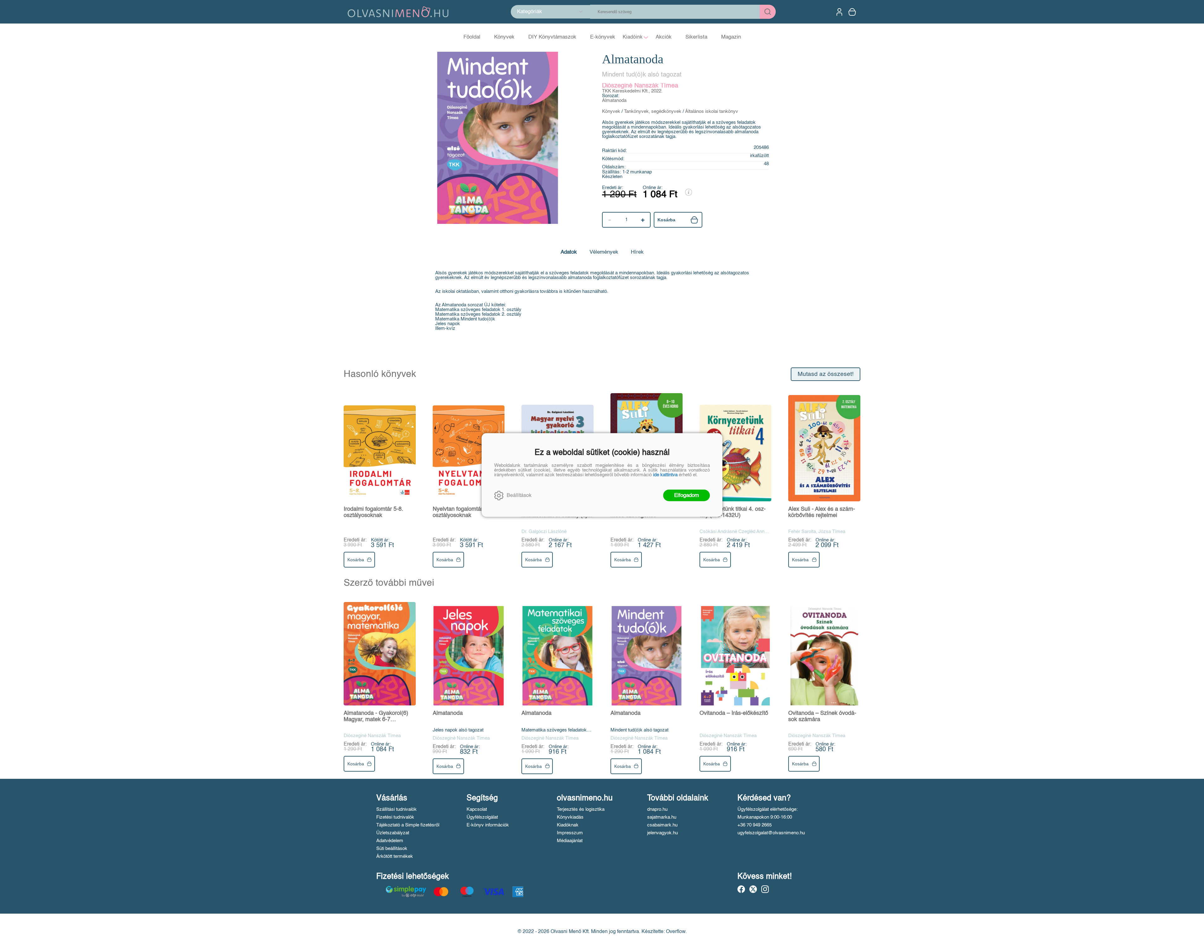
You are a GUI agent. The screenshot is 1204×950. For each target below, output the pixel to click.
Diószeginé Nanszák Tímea (640, 86)
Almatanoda (614, 100)
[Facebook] (741, 889)
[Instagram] (765, 889)
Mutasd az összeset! (825, 374)
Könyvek (611, 111)
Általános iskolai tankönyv (711, 111)
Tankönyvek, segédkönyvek (652, 111)
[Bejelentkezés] (839, 12)
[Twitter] (753, 889)
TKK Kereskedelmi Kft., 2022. (632, 91)
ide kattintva (665, 474)
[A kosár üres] (852, 12)
